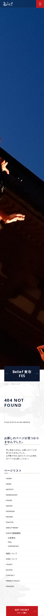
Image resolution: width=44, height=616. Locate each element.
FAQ (9, 542)
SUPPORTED (13, 546)
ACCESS (9, 569)
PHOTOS (10, 522)
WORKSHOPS (11, 494)
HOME (9, 478)
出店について (11, 559)
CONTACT (10, 575)
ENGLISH (10, 586)
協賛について (11, 553)
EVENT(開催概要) (13, 533)
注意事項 (11, 538)
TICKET (9, 564)
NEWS (8, 484)
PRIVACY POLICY (13, 580)
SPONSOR (10, 511)
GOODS (9, 505)
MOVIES (9, 516)
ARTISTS (9, 489)
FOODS (9, 500)
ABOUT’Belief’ (12, 527)
